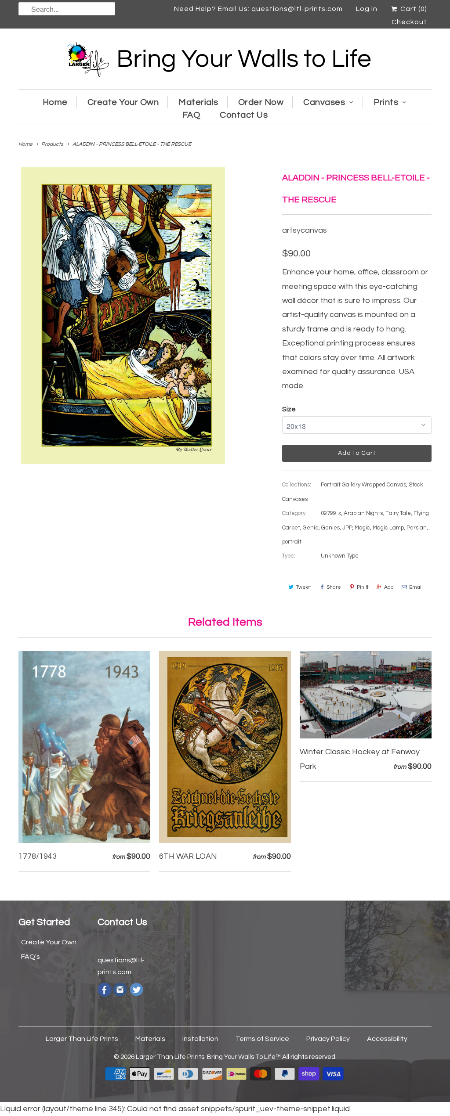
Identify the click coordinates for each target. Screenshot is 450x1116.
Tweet (303, 587)
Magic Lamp (388, 528)
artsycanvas (304, 230)
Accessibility (387, 1038)
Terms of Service (262, 1038)
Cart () (413, 8)
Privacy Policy (328, 1038)
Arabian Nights (363, 513)
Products (52, 144)
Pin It (363, 587)
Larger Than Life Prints (82, 1038)
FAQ (191, 115)
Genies (330, 528)
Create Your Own (123, 102)
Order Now (261, 102)
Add (389, 587)
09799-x (331, 513)
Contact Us (244, 115)
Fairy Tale (398, 513)
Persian (416, 528)
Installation (200, 1038)
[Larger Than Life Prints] (225, 61)
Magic (362, 528)
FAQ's (30, 956)
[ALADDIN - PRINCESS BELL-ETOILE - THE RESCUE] (123, 315)
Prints (386, 102)
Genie (311, 528)
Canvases (324, 102)
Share (334, 587)
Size (289, 409)
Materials (198, 102)
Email (416, 587)
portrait (291, 542)
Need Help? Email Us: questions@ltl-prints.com (258, 8)
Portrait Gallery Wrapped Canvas (363, 485)
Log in (366, 8)
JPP (347, 528)
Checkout (409, 21)
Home (55, 102)
